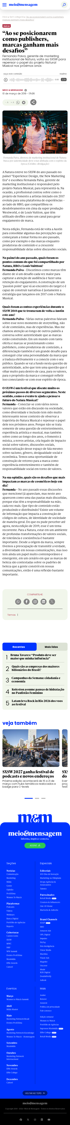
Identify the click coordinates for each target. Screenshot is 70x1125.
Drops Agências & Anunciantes (48, 883)
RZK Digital (45, 972)
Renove (43, 999)
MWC (9, 943)
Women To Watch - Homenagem (21, 1036)
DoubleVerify (45, 976)
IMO (42, 926)
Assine (43, 995)
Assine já (35, 845)
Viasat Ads (44, 957)
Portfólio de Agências (16, 922)
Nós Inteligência (47, 946)
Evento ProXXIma (14, 955)
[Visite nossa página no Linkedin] (42, 1119)
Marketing (11, 878)
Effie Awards (12, 963)
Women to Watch (47, 1020)
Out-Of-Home (46, 906)
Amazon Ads (45, 930)
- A (6, 102)
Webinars (10, 914)
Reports (10, 926)
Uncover (43, 965)
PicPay (43, 942)
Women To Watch (14, 897)
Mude (42, 969)
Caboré (10, 967)
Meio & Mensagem (12, 90)
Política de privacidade (50, 1006)
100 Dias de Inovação (49, 874)
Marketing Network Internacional (15, 1058)
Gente (9, 885)
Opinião (10, 889)
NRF (8, 947)
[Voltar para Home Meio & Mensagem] (27, 5)
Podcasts (10, 907)
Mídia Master (12, 1009)
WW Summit (12, 951)
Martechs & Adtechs (49, 910)
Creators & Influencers (50, 902)
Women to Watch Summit (18, 999)
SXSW (9, 939)
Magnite (43, 961)
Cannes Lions (12, 935)
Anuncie (43, 1003)
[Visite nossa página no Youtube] (49, 1119)
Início (5, 17)
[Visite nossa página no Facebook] (21, 1119)
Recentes (19, 647)
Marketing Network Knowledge (20, 1032)
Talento (43, 888)
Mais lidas (51, 647)
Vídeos (9, 910)
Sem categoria (17, 17)
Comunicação (12, 874)
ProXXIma (11, 893)
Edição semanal (46, 1016)
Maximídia (11, 959)
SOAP (42, 922)
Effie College (12, 1072)
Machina (44, 954)
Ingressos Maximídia (49, 1028)
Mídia (9, 882)
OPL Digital (45, 934)
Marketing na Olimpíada (50, 878)
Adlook (43, 980)
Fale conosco (45, 1010)
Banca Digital (12, 918)
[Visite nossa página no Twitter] (28, 1119)
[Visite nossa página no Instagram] (35, 1119)
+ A (12, 102)
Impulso (43, 938)
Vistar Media (45, 950)
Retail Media (45, 898)
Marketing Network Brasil (18, 1019)
